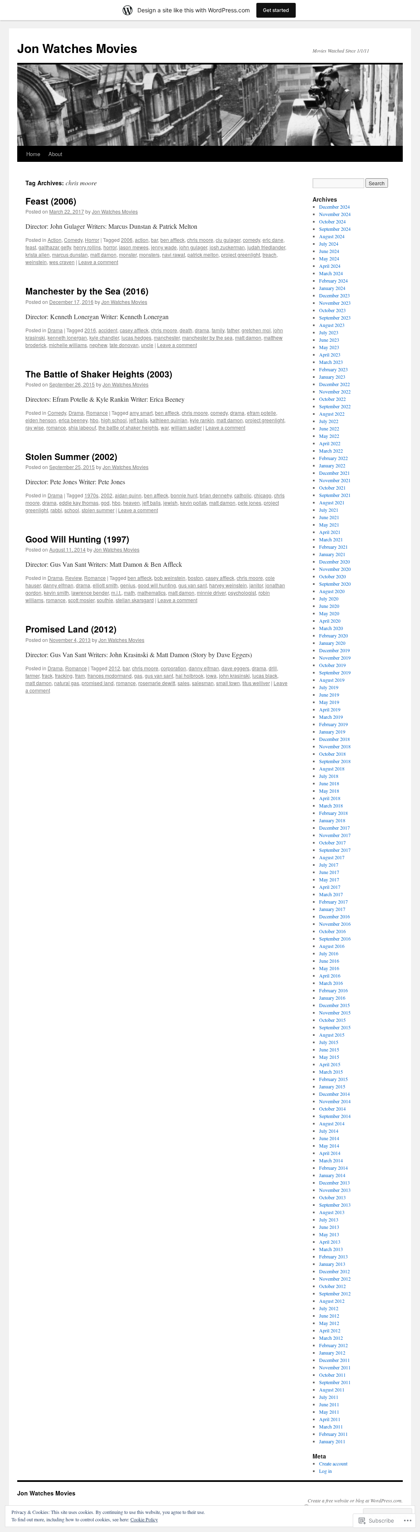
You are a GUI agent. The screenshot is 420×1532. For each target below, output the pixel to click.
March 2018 (331, 805)
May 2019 (329, 702)
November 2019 (335, 657)
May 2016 (329, 968)
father (233, 330)
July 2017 (328, 864)
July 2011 (328, 1397)
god (105, 502)
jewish (170, 502)
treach (269, 254)
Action (55, 239)
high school (114, 419)
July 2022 (328, 421)
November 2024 (335, 214)
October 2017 (332, 842)
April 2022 (329, 443)
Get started (276, 10)
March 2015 (331, 1071)
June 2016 (329, 960)
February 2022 (333, 458)
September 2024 (335, 228)
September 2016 (335, 938)
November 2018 (335, 746)
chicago (263, 495)
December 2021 (334, 472)
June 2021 (329, 517)
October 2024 (332, 221)
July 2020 (328, 598)
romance (56, 427)
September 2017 (335, 850)
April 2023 (329, 354)
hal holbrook (189, 675)
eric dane (272, 239)
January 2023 (332, 376)
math (129, 592)
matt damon (103, 254)
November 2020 (335, 569)
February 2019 (333, 724)
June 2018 (329, 783)
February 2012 (333, 1345)
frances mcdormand (109, 675)
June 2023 (329, 339)
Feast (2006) (50, 201)
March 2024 (331, 273)
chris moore (200, 239)
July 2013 (328, 1219)
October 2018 (332, 753)
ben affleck (172, 239)
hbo (94, 419)
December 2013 (334, 1182)
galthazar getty (55, 247)
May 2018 (329, 790)
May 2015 (329, 1057)
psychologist (242, 592)
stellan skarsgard (135, 599)
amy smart (141, 412)
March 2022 (331, 450)
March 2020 (331, 628)
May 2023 (329, 347)
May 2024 (329, 258)
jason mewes (133, 247)
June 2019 (329, 694)
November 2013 (335, 1190)
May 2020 (329, 613)
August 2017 (332, 857)
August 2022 (332, 413)
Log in (325, 1471)
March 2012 (331, 1337)
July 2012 (328, 1308)
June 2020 (329, 606)
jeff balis (138, 419)
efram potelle (261, 412)
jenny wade (164, 247)
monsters (149, 254)
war (165, 427)
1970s (91, 495)
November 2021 (335, 480)
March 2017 (331, 894)
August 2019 (332, 679)
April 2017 (329, 886)
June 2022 (329, 428)
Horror (92, 239)
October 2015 (332, 1020)
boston (195, 577)
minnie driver (211, 592)
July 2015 (328, 1042)
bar (154, 239)
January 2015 (332, 1086)
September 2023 (335, 317)
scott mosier (81, 599)
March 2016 (331, 983)
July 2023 (328, 332)
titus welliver (256, 682)
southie (105, 599)
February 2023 (333, 369)
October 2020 (332, 576)
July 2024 (328, 243)
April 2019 (329, 709)
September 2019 (335, 672)
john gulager (193, 247)
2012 (114, 668)
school (71, 509)
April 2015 (329, 1064)
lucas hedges (136, 337)
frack (47, 675)
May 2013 (329, 1234)
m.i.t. (116, 592)
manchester (167, 337)
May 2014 (329, 1145)
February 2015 (333, 1079)
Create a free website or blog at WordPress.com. (355, 1500)
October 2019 (332, 665)
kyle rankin (202, 419)
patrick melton (203, 254)
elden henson (40, 419)
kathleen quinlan (168, 419)
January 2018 (332, 820)
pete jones (249, 502)
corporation (173, 668)
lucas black (264, 675)
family (218, 330)
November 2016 (335, 923)
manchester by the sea (207, 337)
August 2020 (332, 591)
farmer (32, 675)
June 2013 (329, 1227)
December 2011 (334, 1360)
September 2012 (335, 1293)
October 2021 (332, 487)
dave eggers (235, 668)
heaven (131, 502)
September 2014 (335, 1116)
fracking (64, 675)
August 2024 (332, 236)
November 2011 (335, 1367)
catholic (242, 495)
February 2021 (333, 546)
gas (138, 675)
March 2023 (331, 362)
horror (109, 247)
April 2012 (329, 1330)
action (141, 239)
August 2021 (332, 502)
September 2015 (335, 1027)
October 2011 (332, 1374)
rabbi (56, 509)
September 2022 (335, 406)
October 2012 (332, 1286)
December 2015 (334, 1005)
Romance (97, 412)
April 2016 (329, 975)
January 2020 (332, 642)
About (55, 154)
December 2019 (334, 650)
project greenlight (240, 254)
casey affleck (134, 330)
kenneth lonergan (67, 337)
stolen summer (98, 509)
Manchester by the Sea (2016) (86, 291)
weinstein (36, 261)
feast (30, 247)
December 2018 (334, 739)
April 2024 (329, 265)
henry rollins (87, 247)
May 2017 (329, 879)
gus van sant (192, 585)
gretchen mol (256, 330)
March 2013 (331, 1249)
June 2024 (329, 251)
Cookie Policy (144, 1519)
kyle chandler (104, 337)
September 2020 (335, 583)
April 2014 (329, 1153)
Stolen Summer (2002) (71, 456)
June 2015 (329, 1049)
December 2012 (334, 1271)
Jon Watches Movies (77, 48)
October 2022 (332, 399)
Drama (55, 330)
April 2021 (329, 532)
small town (228, 682)
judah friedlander (266, 247)
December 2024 (334, 206)
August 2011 (332, 1389)
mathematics (151, 592)
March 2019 (331, 716)
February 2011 (333, 1434)
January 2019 (332, 731)
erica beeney (73, 419)
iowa (211, 675)
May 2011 (329, 1411)
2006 (126, 239)
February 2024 (333, 280)
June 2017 (329, 872)
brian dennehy (216, 495)
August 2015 (332, 1034)
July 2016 (328, 953)
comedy (251, 239)
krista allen (37, 254)
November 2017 (335, 835)
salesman (203, 682)
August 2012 (332, 1300)
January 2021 (332, 554)
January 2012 (332, 1352)
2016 (90, 330)
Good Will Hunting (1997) (77, 539)
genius (127, 585)
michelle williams (68, 344)
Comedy (73, 239)
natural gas (66, 682)
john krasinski (234, 675)
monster (128, 254)
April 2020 (329, 620)
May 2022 (329, 435)
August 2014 (332, 1123)
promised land (98, 682)
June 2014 (329, 1138)
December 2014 (334, 1093)
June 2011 (329, 1404)
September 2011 (335, 1382)
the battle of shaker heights (128, 427)
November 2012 (335, 1278)
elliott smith (105, 585)
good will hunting (157, 585)
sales (183, 682)
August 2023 (332, 325)
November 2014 (335, 1101)
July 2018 (328, 776)
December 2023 (334, 295)
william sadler (186, 427)
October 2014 (332, 1108)
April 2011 (329, 1419)
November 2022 (335, 391)
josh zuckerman (227, 247)
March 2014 (331, 1160)
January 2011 (332, 1441)
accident (107, 330)
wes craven (62, 261)
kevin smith (56, 592)
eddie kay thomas (78, 502)
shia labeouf (82, 427)
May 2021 (329, 524)
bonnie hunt (184, 495)
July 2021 (328, 509)
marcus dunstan (70, 254)
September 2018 (335, 761)
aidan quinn (128, 495)
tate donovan (124, 344)
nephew (98, 344)
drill (273, 668)
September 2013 (335, 1204)
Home (33, 154)
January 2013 (332, 1264)
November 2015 (335, 1012)
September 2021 (335, 495)
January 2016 (332, 997)
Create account (333, 1463)
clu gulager (228, 239)
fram (80, 675)
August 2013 (332, 1212)
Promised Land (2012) (70, 629)
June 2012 (329, 1315)
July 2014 (328, 1130)
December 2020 (334, 561)
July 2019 (328, 687)
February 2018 (333, 813)
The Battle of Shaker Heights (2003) (98, 374)
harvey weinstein (228, 585)
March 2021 (331, 539)
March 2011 (331, 1426)
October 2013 (332, 1197)
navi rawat (173, 254)
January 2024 (332, 288)
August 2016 (332, 946)
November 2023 (335, 302)
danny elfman (58, 585)
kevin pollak (193, 502)
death (186, 330)
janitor (256, 585)
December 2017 (334, 827)
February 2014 (333, 1167)
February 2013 (333, 1256)
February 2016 (333, 990)
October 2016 (332, 931)
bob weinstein (169, 577)
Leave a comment (98, 261)
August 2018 (332, 768)
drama (202, 330)
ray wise (34, 427)
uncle (147, 344)
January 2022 (332, 465)
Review (73, 577)
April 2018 (329, 798)
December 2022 (334, 384)
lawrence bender (90, 592)
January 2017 (332, 909)
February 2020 (333, 635)
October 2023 (332, 310)
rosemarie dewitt (156, 682)
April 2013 (329, 1241)
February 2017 (333, 901)
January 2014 (332, 1175)
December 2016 (334, 916)
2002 (106, 495)
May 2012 (329, 1323)
